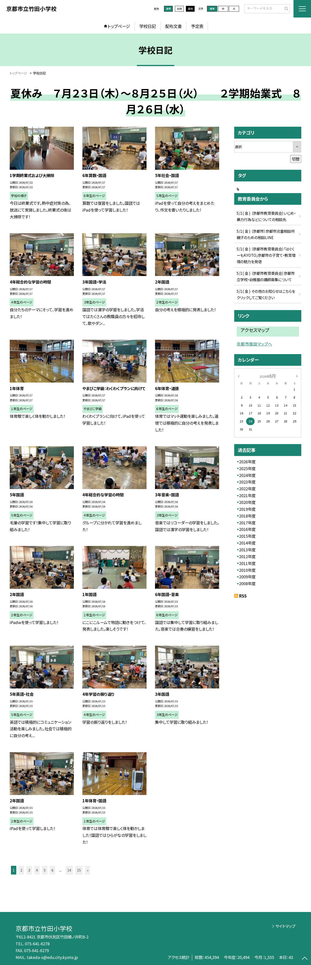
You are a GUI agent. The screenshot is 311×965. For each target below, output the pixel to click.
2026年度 (247, 462)
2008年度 (247, 583)
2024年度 (247, 475)
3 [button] (29, 870)
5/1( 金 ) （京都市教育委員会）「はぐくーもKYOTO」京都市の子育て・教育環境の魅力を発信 (266, 255)
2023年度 (247, 482)
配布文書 (173, 26)
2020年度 (247, 502)
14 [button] (69, 870)
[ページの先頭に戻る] (305, 959)
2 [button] (21, 870)
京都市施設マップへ (254, 344)
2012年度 (247, 556)
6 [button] (52, 870)
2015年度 (247, 536)
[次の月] (297, 376)
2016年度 (247, 529)
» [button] (87, 870)
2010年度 (247, 570)
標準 (212, 8)
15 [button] (79, 870)
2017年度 (247, 523)
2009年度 (247, 577)
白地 (179, 8)
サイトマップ (285, 926)
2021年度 (247, 495)
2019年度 (247, 509)
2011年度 (247, 563)
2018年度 (247, 516)
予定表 (197, 26)
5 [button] (45, 870)
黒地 (190, 8)
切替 (296, 159)
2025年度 (247, 468)
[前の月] (238, 376)
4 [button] (37, 870)
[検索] (285, 8)
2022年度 (247, 488)
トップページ (119, 26)
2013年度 (247, 550)
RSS (243, 596)
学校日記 (147, 26)
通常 (168, 8)
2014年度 (247, 543)
